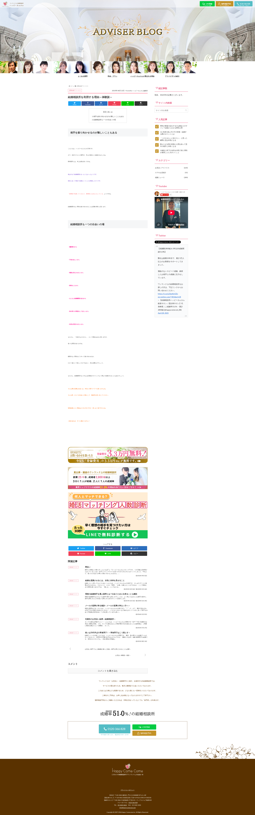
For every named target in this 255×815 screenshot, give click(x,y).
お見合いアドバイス (171, 168)
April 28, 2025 (163, 313)
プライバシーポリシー (127, 790)
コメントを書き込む (108, 671)
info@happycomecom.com (127, 808)
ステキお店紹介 (171, 172)
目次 (105, 112)
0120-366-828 (244, 4)
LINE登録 (207, 4)
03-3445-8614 (122, 805)
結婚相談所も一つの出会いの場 (104, 120)
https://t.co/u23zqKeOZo (168, 294)
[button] (186, 110)
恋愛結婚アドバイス (75, 90)
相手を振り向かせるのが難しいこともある (108, 116)
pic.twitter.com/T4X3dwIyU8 (169, 297)
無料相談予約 (225, 4)
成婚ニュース (171, 177)
